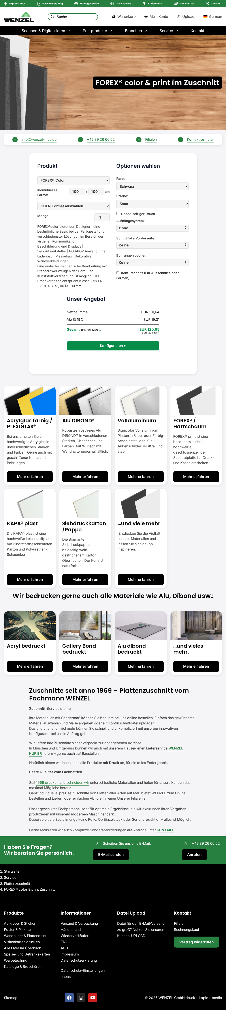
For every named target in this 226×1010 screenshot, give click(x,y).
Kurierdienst (155, 3)
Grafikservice (123, 3)
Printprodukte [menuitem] (95, 30)
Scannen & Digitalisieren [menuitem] (43, 30)
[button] (152, 228)
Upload (188, 16)
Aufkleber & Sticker (20, 923)
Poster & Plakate (17, 929)
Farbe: (121, 179)
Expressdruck (17, 3)
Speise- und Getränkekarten (27, 954)
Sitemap (10, 997)
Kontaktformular (200, 139)
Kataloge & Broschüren (22, 966)
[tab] (152, 228)
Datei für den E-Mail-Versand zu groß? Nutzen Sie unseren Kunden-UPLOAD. (141, 929)
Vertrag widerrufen (196, 942)
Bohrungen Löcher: (131, 255)
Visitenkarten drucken (22, 942)
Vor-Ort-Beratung (52, 3)
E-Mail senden (111, 854)
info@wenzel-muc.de (38, 139)
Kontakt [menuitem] (197, 30)
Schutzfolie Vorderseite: (135, 238)
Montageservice (89, 3)
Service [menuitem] (166, 30)
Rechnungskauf (186, 929)
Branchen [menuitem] (133, 30)
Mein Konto (159, 16)
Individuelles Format (45, 192)
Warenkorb (126, 16)
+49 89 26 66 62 (101, 139)
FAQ (64, 942)
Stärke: (122, 196)
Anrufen (194, 854)
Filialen (151, 139)
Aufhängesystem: (130, 221)
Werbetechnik (15, 960)
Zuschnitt (216, 3)
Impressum (70, 954)
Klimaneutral (186, 3)
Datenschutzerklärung (79, 960)
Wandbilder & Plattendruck (26, 935)
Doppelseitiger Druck (137, 214)
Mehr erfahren (30, 476)
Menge (42, 216)
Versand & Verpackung (79, 923)
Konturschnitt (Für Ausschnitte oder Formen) (147, 275)
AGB (64, 948)
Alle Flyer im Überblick (22, 948)
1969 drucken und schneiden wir (62, 782)
